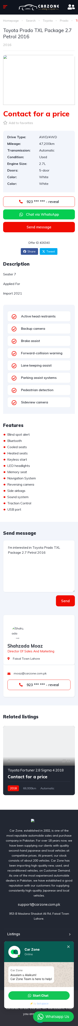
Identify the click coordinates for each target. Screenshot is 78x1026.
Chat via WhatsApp (42, 214)
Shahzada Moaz (25, 646)
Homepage (11, 20)
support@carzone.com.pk (39, 904)
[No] (73, 1008)
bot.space (42, 1003)
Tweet (50, 251)
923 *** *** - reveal (42, 201)
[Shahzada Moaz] (18, 632)
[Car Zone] (39, 821)
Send (65, 601)
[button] (39, 995)
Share (31, 251)
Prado (64, 20)
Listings (13, 934)
